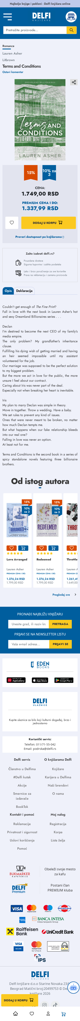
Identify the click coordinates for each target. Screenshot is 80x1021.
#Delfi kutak (22, 777)
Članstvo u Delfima (22, 769)
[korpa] (23, 548)
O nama (58, 793)
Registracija (58, 824)
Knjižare (58, 769)
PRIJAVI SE (60, 644)
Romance (8, 46)
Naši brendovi (58, 785)
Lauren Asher (12, 53)
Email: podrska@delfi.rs (40, 749)
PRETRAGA (60, 624)
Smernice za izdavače (22, 796)
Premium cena (35, 202)
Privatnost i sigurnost (22, 832)
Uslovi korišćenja (22, 840)
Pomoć (22, 848)
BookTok (22, 806)
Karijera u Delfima (58, 777)
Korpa (58, 832)
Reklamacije (22, 824)
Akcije (22, 785)
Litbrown (8, 60)
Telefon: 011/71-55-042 (40, 744)
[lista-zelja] (12, 548)
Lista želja (58, 840)
